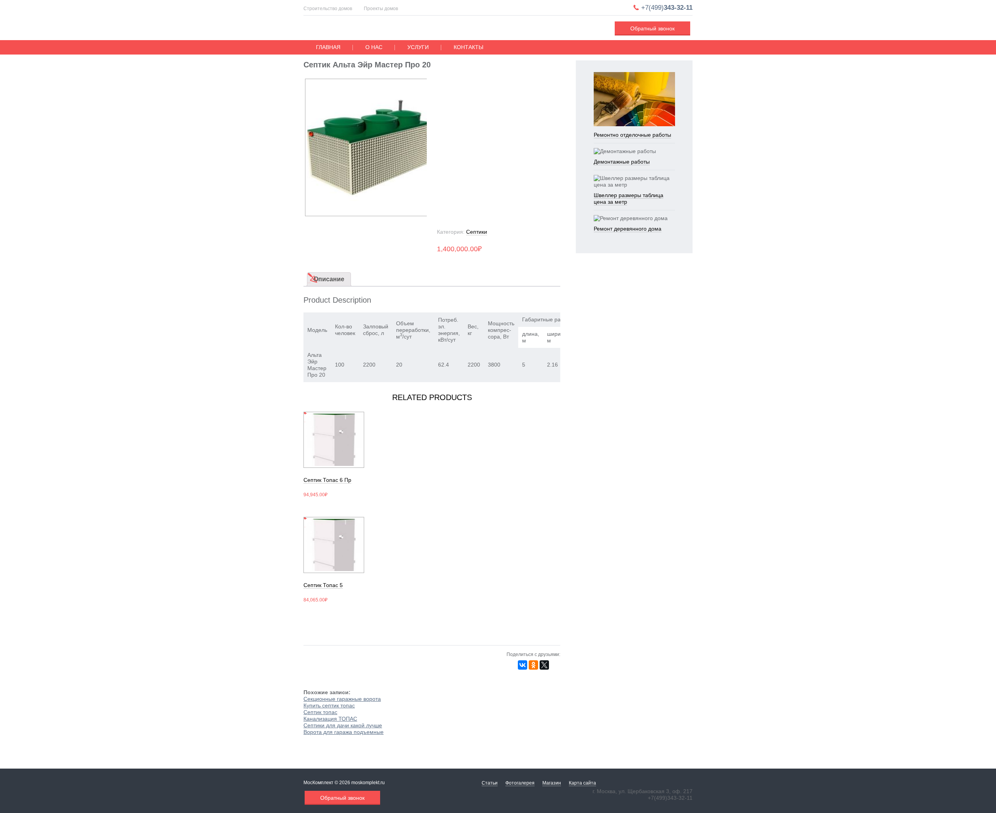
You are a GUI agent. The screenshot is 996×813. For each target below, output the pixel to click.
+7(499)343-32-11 (670, 798)
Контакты (468, 47)
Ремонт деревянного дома (627, 229)
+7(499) (667, 7)
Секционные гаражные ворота (342, 699)
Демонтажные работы (622, 162)
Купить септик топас (329, 705)
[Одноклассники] (533, 665)
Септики (476, 232)
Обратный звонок (652, 28)
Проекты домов (381, 8)
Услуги (418, 47)
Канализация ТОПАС (330, 719)
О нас (373, 47)
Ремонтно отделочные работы (632, 135)
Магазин (551, 783)
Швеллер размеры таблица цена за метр (628, 198)
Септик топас (320, 712)
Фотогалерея (520, 783)
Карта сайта (582, 783)
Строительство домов (327, 8)
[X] (544, 665)
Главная (328, 47)
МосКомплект (352, 29)
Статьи (490, 783)
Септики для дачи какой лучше (342, 725)
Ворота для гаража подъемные (343, 732)
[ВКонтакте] (522, 665)
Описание (329, 279)
